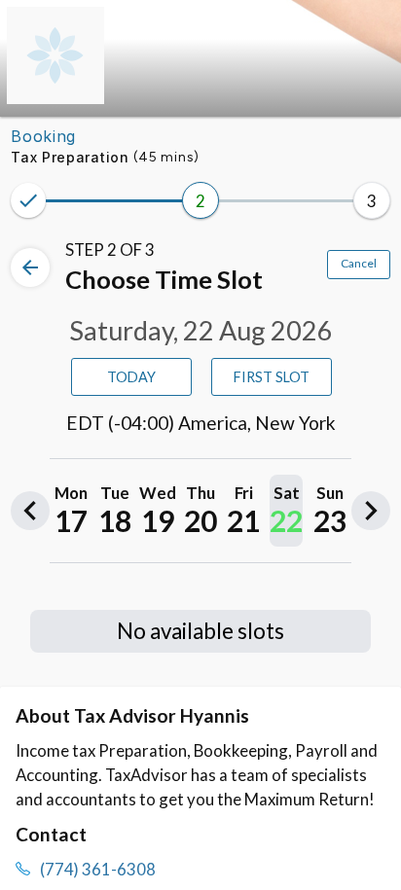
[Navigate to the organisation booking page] (55, 98)
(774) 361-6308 (98, 869)
